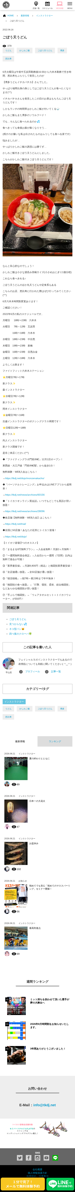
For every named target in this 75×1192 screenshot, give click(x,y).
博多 (62, 50)
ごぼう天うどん (45, 50)
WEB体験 (59, 8)
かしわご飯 (24, 50)
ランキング (55, 741)
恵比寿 (8, 58)
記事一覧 (56, 671)
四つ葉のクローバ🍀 (20, 633)
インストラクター (44, 15)
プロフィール (32, 671)
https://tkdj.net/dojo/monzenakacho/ (24, 478)
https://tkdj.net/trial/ (15, 523)
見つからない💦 (18, 624)
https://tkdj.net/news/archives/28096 (25, 511)
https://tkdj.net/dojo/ (16, 536)
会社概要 (37, 1169)
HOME (11, 15)
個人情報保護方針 (37, 1173)
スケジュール (47, 8)
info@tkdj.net (44, 1105)
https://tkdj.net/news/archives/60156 (25, 494)
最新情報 (25, 15)
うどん (8, 50)
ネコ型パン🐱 (16, 629)
